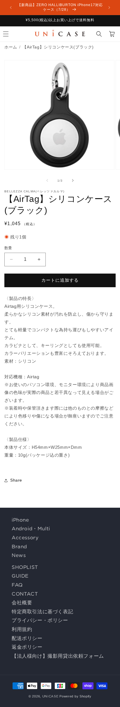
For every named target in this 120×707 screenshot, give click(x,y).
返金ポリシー (27, 646)
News (19, 555)
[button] (99, 34)
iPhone (20, 519)
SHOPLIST (25, 567)
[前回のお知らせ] (10, 7)
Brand (19, 546)
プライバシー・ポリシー (40, 620)
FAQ (17, 584)
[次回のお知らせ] (109, 7)
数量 (8, 248)
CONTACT (25, 593)
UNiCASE (50, 696)
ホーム (10, 47)
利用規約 (22, 629)
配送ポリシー (27, 638)
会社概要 (22, 602)
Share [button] (16, 480)
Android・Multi (31, 528)
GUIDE (20, 575)
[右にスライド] (72, 180)
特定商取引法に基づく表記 (42, 611)
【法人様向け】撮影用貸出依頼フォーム (58, 655)
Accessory (25, 537)
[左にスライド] (47, 180)
